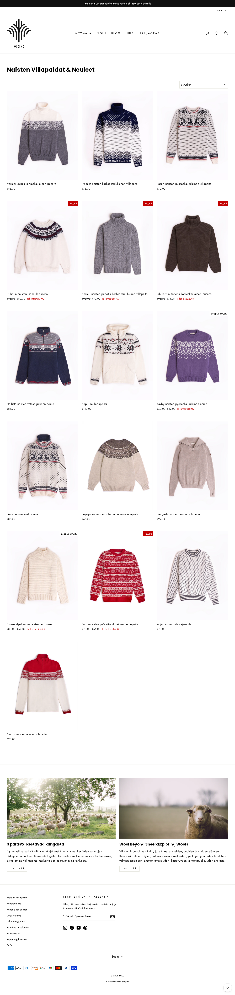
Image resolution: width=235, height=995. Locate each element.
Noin (101, 33)
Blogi (116, 33)
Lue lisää (16, 868)
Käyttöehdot (13, 933)
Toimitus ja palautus (18, 927)
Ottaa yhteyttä (14, 915)
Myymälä (83, 33)
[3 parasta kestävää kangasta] (61, 808)
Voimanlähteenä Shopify (117, 981)
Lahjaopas (150, 33)
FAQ (9, 945)
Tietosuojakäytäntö (17, 939)
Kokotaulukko (14, 903)
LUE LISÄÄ (129, 868)
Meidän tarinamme (17, 897)
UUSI (131, 33)
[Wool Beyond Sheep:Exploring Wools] (173, 808)
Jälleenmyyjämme (16, 921)
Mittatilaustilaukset (17, 909)
